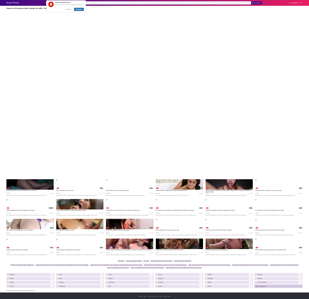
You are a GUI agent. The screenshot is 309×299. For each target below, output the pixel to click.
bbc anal (146, 261)
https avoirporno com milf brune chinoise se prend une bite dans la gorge (209, 265)
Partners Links (167, 296)
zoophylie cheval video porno (182, 261)
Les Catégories (294, 3)
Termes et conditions (152, 296)
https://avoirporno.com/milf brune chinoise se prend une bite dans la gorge (165, 265)
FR (301, 3)
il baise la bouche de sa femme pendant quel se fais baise (147, 267)
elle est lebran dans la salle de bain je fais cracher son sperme (184, 267)
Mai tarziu (68, 9)
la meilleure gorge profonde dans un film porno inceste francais (250, 265)
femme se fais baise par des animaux (118, 267)
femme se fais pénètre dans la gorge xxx (22, 265)
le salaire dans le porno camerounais (161, 261)
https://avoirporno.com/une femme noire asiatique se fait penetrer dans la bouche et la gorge (62, 265)
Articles (140, 296)
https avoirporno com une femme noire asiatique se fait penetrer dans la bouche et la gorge (116, 265)
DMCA (144, 296)
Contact (160, 296)
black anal (121, 261)
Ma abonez (79, 9)
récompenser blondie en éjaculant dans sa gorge (284, 265)
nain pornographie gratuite (133, 261)
